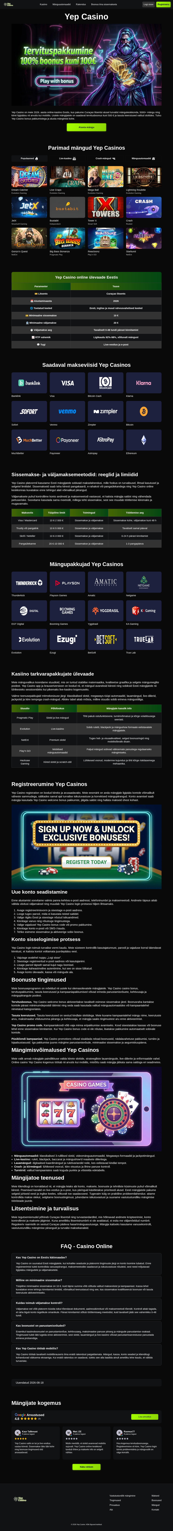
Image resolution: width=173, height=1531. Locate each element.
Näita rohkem (86, 1467)
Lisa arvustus (144, 1417)
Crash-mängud (103, 158)
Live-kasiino (65, 158)
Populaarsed (27, 158)
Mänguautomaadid (141, 158)
